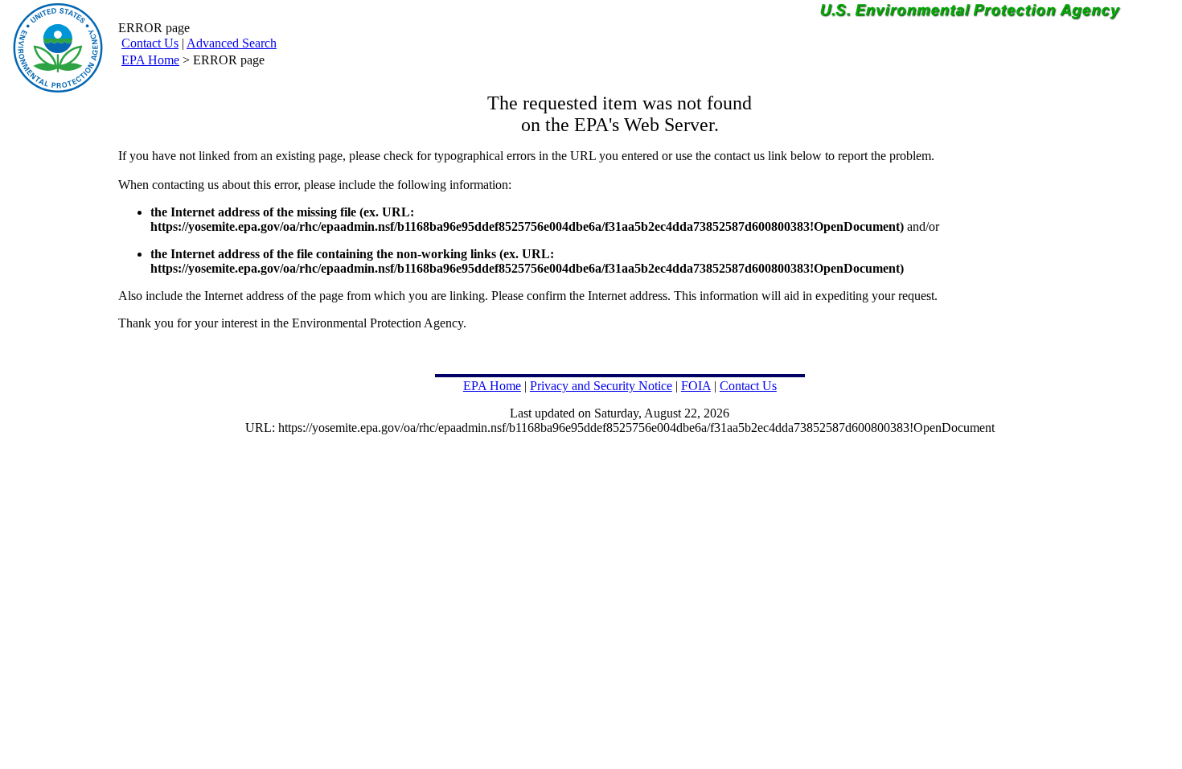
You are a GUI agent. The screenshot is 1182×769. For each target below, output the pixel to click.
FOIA (696, 386)
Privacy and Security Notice (601, 386)
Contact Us (150, 43)
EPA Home (150, 60)
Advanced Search (232, 43)
